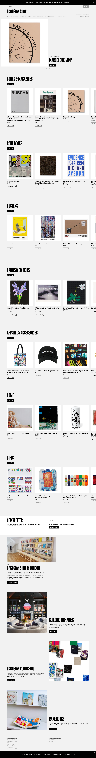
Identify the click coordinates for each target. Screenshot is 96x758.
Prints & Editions (38, 16)
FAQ (8, 743)
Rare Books (22, 16)
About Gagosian (11, 740)
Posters (29, 16)
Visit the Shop (10, 744)
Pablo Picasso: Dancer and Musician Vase (75, 434)
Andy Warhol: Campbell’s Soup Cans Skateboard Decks (76, 496)
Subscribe (79, 14)
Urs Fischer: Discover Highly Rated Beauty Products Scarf (75, 371)
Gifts (64, 16)
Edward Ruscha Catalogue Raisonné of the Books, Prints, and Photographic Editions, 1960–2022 (19, 118)
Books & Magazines (12, 16)
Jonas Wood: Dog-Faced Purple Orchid (18, 309)
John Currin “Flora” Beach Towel (18, 433)
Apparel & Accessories (50, 16)
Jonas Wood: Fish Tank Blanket (46, 433)
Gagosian (9, 6)
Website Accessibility (12, 749)
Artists (82, 16)
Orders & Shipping (12, 741)
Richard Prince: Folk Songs (72, 244)
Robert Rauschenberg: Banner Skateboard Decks (45, 496)
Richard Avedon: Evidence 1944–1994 (74, 182)
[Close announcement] (93, 2)
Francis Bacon (12, 244)
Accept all (70, 754)
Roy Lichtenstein (13, 181)
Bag (86, 7)
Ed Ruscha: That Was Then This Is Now (47, 309)
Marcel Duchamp (69, 117)
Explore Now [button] (11, 680)
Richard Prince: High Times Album (19, 496)
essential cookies (52, 754)
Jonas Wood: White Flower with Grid (76, 308)
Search (87, 17)
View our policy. (37, 754)
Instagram (86, 14)
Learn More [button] (53, 631)
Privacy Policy (70, 524)
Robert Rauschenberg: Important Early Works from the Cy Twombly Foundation (47, 118)
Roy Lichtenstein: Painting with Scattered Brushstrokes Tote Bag (18, 371)
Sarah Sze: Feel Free (42, 244)
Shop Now (10, 84)
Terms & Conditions (12, 746)
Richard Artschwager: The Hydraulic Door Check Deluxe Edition (48, 182)
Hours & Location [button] (12, 583)
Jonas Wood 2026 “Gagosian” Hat (46, 371)
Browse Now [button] (53, 729)
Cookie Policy (10, 747)
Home (60, 16)
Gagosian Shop (16, 11)
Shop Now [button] (52, 65)
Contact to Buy (12, 186)
